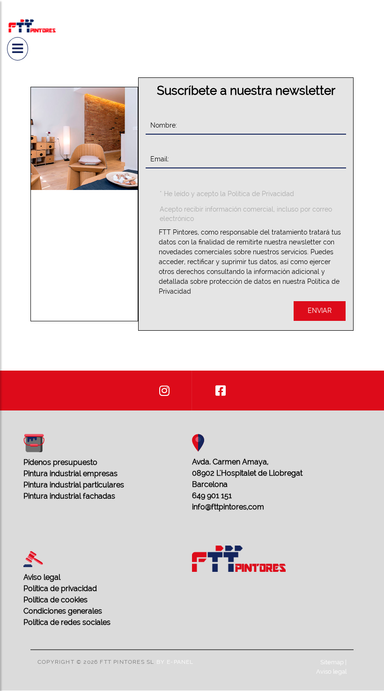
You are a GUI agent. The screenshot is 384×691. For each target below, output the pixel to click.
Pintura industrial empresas (70, 473)
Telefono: (193, 312)
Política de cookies (55, 599)
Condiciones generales (62, 611)
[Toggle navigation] (17, 49)
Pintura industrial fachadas (69, 496)
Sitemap (332, 662)
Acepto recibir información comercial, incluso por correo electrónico (246, 213)
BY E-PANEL (175, 662)
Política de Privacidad (261, 193)
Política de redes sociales (67, 622)
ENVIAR (320, 310)
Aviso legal (41, 577)
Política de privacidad (60, 588)
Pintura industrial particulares (73, 484)
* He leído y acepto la (227, 193)
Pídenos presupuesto (60, 462)
